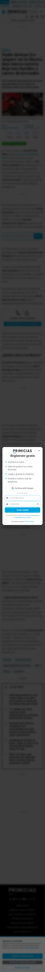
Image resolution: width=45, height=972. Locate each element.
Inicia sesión (29, 521)
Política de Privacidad (31, 515)
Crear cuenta (22, 510)
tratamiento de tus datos (23, 517)
